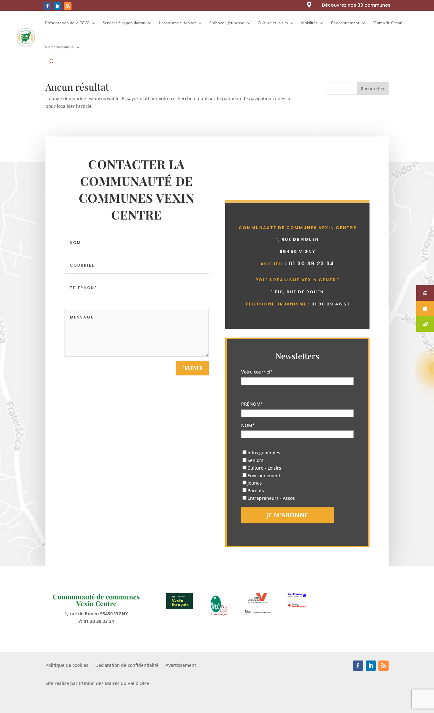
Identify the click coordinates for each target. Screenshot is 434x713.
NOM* (248, 425)
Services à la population (124, 22)
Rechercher (373, 89)
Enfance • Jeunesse (226, 22)
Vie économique (59, 47)
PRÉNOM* (252, 404)
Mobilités (309, 22)
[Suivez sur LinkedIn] (57, 6)
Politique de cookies (66, 665)
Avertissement (181, 665)
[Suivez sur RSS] (67, 6)
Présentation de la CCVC (67, 22)
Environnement (345, 22)
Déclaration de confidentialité (127, 665)
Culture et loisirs (273, 22)
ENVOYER (192, 368)
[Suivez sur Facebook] (47, 6)
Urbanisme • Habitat (177, 22)
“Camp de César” (388, 22)
